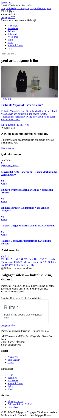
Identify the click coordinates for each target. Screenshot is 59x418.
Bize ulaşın (13, 407)
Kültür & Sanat (15, 45)
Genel (11, 375)
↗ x (3, 8)
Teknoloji (12, 34)
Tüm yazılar (14, 359)
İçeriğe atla (6, 2)
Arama (11, 362)
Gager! (11, 48)
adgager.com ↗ (15, 401)
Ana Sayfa (13, 25)
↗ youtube (35, 8)
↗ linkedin (11, 8)
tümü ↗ (5, 256)
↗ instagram (23, 8)
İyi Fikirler (13, 37)
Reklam (11, 31)
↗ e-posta (46, 8)
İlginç (10, 39)
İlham (10, 42)
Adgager (8, 17)
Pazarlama (13, 28)
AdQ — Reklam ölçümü (20, 404)
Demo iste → (7, 148)
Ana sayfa (13, 357)
